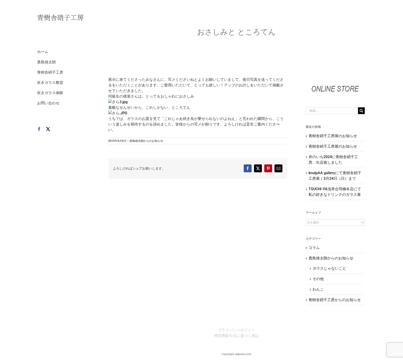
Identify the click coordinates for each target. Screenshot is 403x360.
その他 (318, 279)
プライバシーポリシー (236, 330)
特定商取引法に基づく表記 (236, 335)
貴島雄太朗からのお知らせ (146, 141)
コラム (314, 247)
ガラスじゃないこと (329, 268)
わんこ (318, 289)
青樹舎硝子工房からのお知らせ (335, 300)
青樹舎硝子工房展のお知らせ (333, 136)
